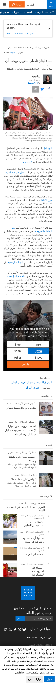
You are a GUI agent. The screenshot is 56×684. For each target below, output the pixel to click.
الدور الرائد (47, 148)
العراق (40, 12)
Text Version (32, 637)
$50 (38, 344)
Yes (8, 33)
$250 (38, 351)
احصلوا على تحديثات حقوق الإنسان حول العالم (33, 610)
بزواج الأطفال (46, 200)
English (12, 52)
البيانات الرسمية (15, 262)
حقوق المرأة (33, 387)
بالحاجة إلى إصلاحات (15, 276)
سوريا (16, 12)
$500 (17, 351)
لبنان (14, 382)
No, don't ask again (24, 33)
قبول (49, 679)
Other (17, 357)
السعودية (28, 12)
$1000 (38, 357)
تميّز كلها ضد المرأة (15, 172)
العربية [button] (30, 4)
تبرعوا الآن (17, 4)
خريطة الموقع (45, 637)
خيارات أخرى (34, 679)
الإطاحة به (27, 162)
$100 (18, 344)
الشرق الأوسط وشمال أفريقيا (35, 382)
